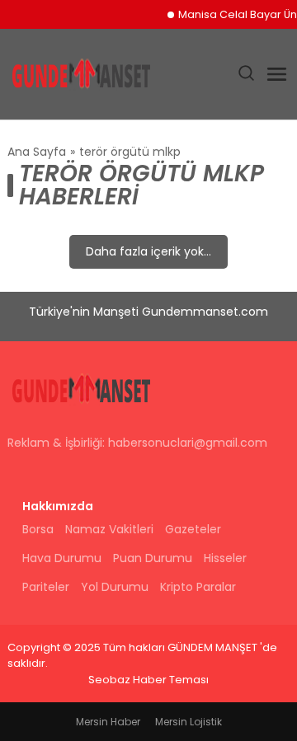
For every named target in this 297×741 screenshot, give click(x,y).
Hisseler (225, 558)
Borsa (38, 529)
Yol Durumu (114, 587)
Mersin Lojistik (188, 722)
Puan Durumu (152, 558)
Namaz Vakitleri (109, 529)
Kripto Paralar (198, 587)
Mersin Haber (108, 722)
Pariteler (45, 587)
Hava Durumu (61, 558)
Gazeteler (193, 529)
